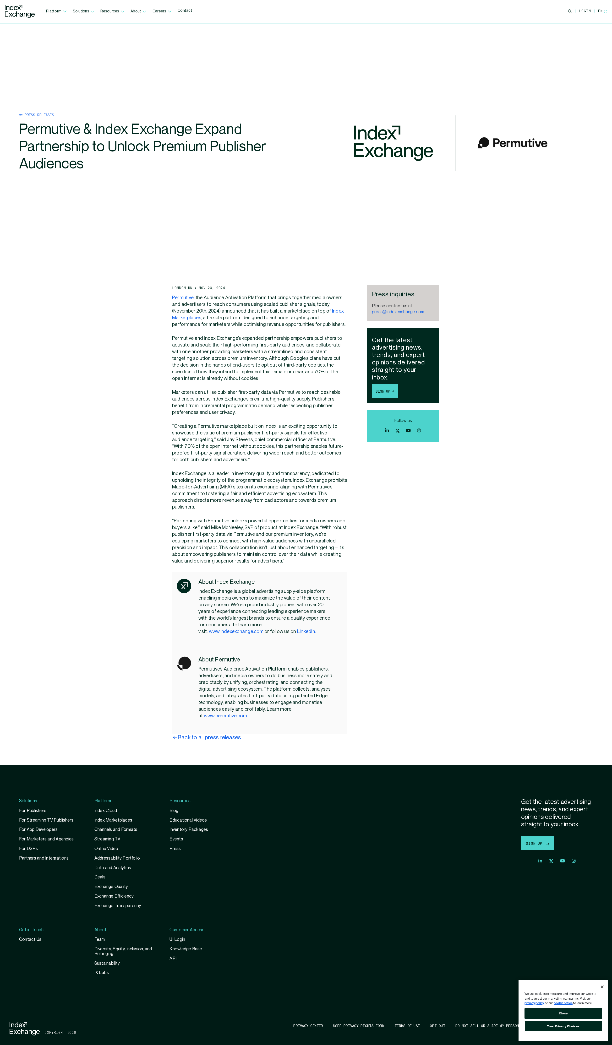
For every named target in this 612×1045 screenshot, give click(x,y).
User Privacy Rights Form (358, 1025)
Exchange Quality (111, 886)
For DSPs (28, 848)
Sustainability (107, 963)
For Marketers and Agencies (46, 839)
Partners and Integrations (44, 858)
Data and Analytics (112, 868)
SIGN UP (535, 843)
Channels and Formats (115, 829)
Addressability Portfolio (117, 858)
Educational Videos (188, 820)
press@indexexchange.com (398, 312)
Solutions (81, 11)
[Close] (602, 987)
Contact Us (30, 939)
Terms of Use (407, 1025)
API (172, 958)
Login (585, 11)
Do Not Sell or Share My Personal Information (502, 1025)
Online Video (106, 848)
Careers (159, 11)
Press (175, 848)
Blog (173, 810)
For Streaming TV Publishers (46, 820)
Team (99, 939)
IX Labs (101, 972)
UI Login (177, 939)
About (136, 11)
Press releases (38, 115)
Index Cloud (105, 810)
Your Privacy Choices (563, 1026)
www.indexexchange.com (236, 631)
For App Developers (38, 829)
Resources (109, 11)
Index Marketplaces (113, 820)
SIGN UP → (385, 391)
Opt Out (437, 1025)
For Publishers (32, 810)
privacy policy (534, 1003)
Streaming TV (107, 839)
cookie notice (563, 1003)
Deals (99, 877)
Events (176, 839)
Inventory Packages (188, 829)
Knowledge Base (185, 949)
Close (563, 1013)
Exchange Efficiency (114, 896)
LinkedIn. (306, 631)
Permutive (183, 297)
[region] (563, 1010)
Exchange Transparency (117, 906)
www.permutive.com (225, 716)
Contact (185, 11)
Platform (53, 11)
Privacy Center (308, 1025)
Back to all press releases (209, 738)
